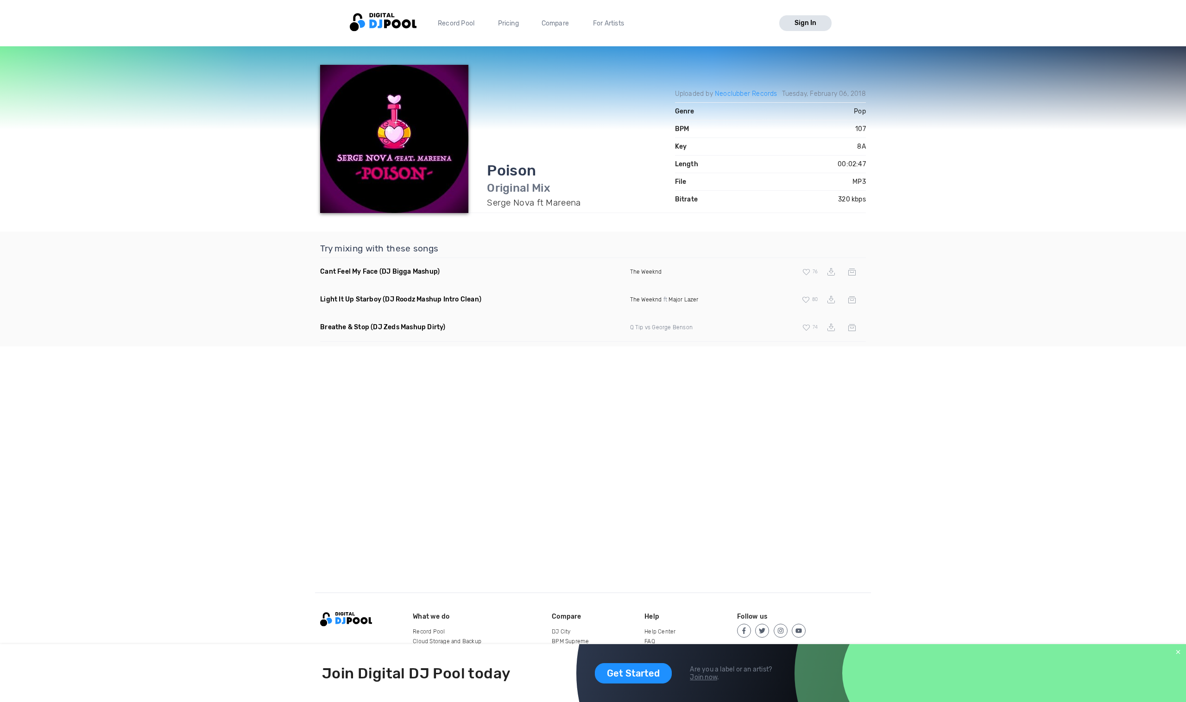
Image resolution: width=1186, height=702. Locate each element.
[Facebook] (744, 631)
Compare (555, 23)
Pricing (508, 23)
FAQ (649, 641)
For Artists (608, 23)
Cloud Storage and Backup (447, 641)
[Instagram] (781, 631)
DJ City (561, 631)
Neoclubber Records (746, 94)
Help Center (659, 631)
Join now (703, 677)
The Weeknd (646, 272)
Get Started (633, 673)
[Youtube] (799, 631)
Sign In (805, 23)
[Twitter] (762, 631)
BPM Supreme (570, 641)
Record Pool (456, 23)
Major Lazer (683, 299)
